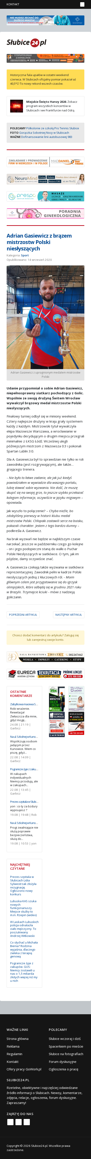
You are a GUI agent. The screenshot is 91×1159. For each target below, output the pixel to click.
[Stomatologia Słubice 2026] (45, 58)
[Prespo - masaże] (45, 196)
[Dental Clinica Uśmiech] (57, 724)
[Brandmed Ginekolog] (45, 213)
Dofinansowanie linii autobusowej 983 (46, 137)
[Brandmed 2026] (45, 20)
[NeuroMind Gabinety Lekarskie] (45, 178)
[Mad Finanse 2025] (45, 161)
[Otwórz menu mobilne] (82, 4)
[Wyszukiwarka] (74, 4)
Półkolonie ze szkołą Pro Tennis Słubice (52, 128)
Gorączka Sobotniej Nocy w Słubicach (44, 133)
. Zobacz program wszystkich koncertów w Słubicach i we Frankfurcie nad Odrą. (51, 106)
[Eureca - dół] (45, 673)
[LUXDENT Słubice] (76, 698)
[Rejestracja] (67, 4)
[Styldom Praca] (57, 698)
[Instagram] (18, 1122)
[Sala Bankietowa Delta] (45, 656)
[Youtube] (27, 1122)
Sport (25, 255)
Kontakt (13, 4)
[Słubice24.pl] (26, 42)
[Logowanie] (61, 4)
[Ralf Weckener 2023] (76, 723)
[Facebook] (10, 1122)
